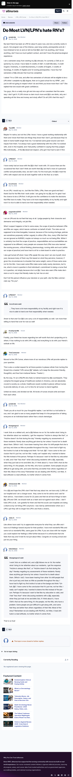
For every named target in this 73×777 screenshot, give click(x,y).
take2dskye (13, 549)
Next (10, 121)
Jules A (11, 518)
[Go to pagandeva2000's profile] (5, 213)
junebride (12, 37)
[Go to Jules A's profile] (5, 519)
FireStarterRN (14, 331)
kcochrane (13, 184)
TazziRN (12, 128)
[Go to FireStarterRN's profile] (5, 332)
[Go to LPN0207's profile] (5, 160)
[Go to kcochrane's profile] (5, 185)
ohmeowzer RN (14, 484)
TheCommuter (14, 353)
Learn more (4, 4)
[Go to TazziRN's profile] (5, 129)
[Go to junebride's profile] (5, 38)
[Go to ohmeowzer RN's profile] (5, 485)
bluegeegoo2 (14, 426)
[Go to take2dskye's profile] (5, 550)
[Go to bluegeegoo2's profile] (5, 427)
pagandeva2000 (15, 212)
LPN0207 (12, 159)
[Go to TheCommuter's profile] (5, 354)
